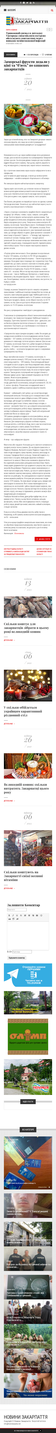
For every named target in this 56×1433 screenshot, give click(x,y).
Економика (19, 533)
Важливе (9, 1338)
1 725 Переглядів (32, 55)
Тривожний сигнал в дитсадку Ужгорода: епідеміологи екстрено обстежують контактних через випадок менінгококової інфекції (26, 37)
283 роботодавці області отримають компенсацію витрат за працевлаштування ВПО (16, 551)
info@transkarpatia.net (12, 1424)
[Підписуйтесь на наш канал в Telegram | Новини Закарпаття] (28, 975)
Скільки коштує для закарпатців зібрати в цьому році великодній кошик (26, 628)
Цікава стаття (44, 539)
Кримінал (10, 1261)
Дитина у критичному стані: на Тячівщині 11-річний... (25, 1294)
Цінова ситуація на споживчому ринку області (44, 551)
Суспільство (11, 1180)
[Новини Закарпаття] (28, 21)
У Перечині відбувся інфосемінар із (21, 1183)
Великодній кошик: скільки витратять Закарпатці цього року (26, 788)
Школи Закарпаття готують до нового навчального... (29, 1241)
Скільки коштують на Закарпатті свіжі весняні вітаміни (23, 876)
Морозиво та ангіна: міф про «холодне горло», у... (29, 1392)
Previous (48, 29)
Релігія (9, 1363)
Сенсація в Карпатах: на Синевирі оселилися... (27, 1343)
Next (50, 29)
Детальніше (9, 640)
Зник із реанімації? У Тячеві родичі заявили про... (27, 1212)
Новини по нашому (13, 1314)
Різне (8, 1388)
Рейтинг (48, 55)
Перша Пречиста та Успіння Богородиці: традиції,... (23, 1368)
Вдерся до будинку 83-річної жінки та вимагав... (29, 1265)
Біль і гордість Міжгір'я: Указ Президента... (24, 1319)
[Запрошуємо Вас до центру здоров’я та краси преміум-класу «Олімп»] (28, 1036)
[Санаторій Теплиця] (28, 1077)
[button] (9, 915)
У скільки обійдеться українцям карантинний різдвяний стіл (23, 711)
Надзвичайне (11, 1289)
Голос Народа (11, 1208)
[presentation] (9, 915)
